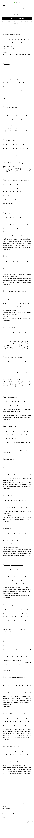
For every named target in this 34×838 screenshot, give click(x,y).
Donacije (4, 817)
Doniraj (17, 25)
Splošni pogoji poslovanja (8, 813)
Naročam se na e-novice (17, 18)
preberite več (6, 56)
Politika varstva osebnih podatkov (10, 815)
